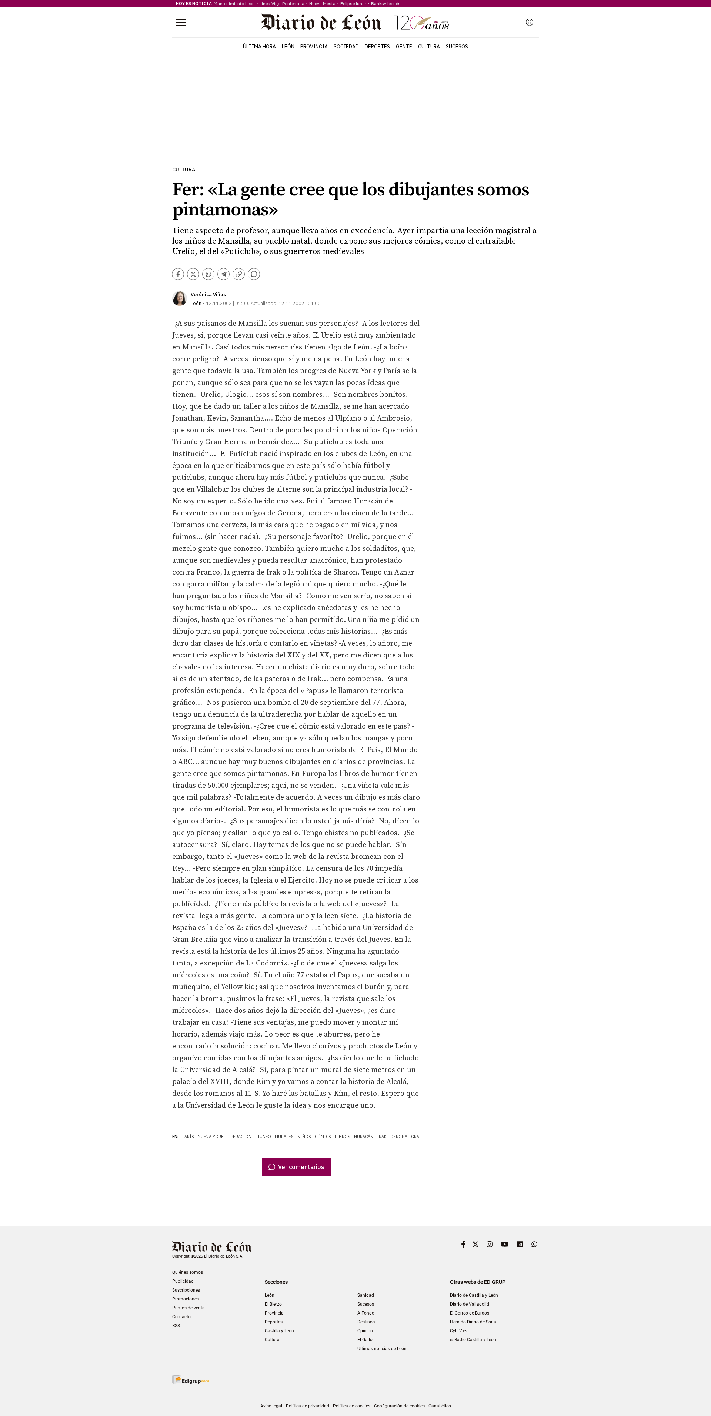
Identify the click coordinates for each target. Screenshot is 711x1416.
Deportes (377, 46)
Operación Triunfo (249, 1136)
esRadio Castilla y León (473, 1339)
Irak (382, 1136)
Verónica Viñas (208, 294)
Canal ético (439, 1406)
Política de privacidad (307, 1406)
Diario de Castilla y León (474, 1295)
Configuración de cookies (399, 1406)
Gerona (398, 1136)
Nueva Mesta (322, 3)
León (288, 46)
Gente (404, 46)
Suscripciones (186, 1290)
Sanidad (365, 1295)
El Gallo (365, 1339)
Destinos (366, 1322)
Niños (304, 1136)
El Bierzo (273, 1304)
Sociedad (346, 46)
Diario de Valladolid (469, 1304)
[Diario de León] (355, 22)
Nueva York (211, 1136)
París (188, 1136)
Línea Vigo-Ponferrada (282, 3)
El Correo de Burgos (469, 1313)
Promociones (185, 1299)
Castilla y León (279, 1330)
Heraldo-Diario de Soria (473, 1322)
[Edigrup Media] (190, 1379)
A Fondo (365, 1313)
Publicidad (183, 1281)
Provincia (314, 46)
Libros (342, 1136)
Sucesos (457, 46)
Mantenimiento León (234, 3)
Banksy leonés (386, 3)
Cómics (323, 1136)
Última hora (259, 46)
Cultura (429, 46)
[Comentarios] (254, 274)
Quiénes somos (187, 1272)
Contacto (181, 1316)
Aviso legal (271, 1406)
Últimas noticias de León (382, 1348)
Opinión (365, 1330)
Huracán (363, 1136)
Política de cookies (351, 1406)
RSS (176, 1325)
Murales (284, 1136)
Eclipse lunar (353, 3)
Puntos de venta (188, 1307)
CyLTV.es (458, 1330)
